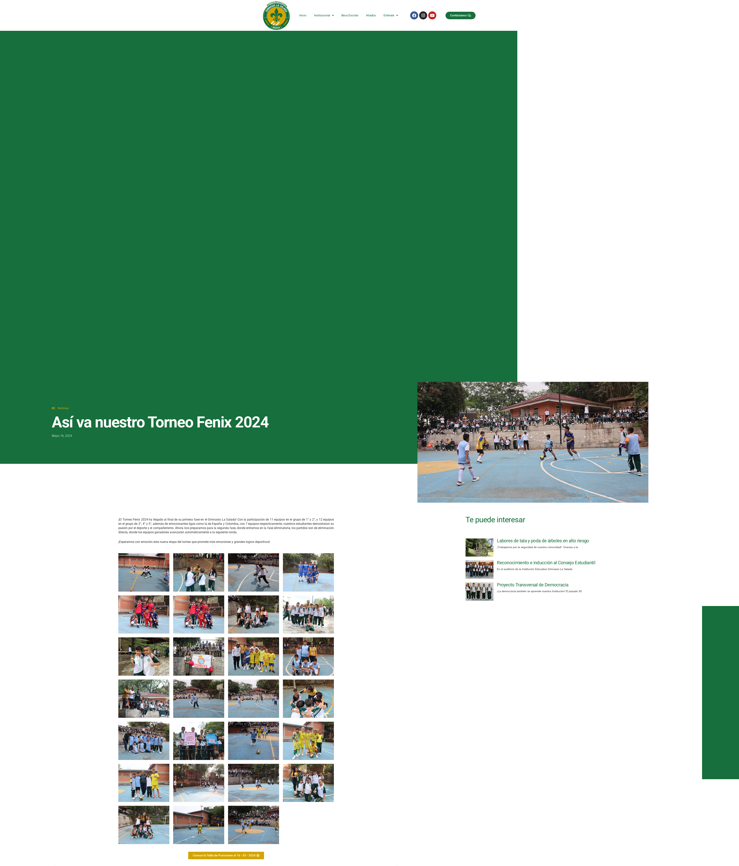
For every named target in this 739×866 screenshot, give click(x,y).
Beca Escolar (349, 15)
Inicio (302, 15)
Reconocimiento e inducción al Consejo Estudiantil (546, 562)
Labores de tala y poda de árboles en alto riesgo (543, 540)
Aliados (371, 15)
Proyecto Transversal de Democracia (532, 585)
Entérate (389, 15)
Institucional (322, 15)
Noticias (63, 408)
